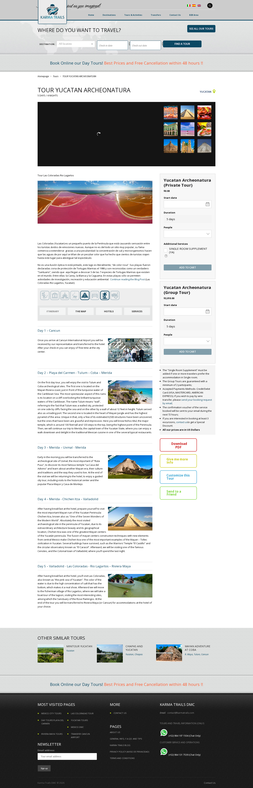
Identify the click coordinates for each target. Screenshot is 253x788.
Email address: (46, 750)
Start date (170, 197)
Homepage (43, 76)
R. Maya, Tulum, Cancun (197, 654)
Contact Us (209, 782)
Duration (169, 212)
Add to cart (187, 267)
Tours (56, 76)
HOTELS (109, 311)
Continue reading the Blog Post (127, 279)
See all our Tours (201, 28)
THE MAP (80, 311)
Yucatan (205, 91)
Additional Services (176, 243)
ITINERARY (52, 311)
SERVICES (137, 311)
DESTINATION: (47, 44)
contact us (182, 422)
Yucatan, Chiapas (134, 654)
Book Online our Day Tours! (76, 63)
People (168, 227)
